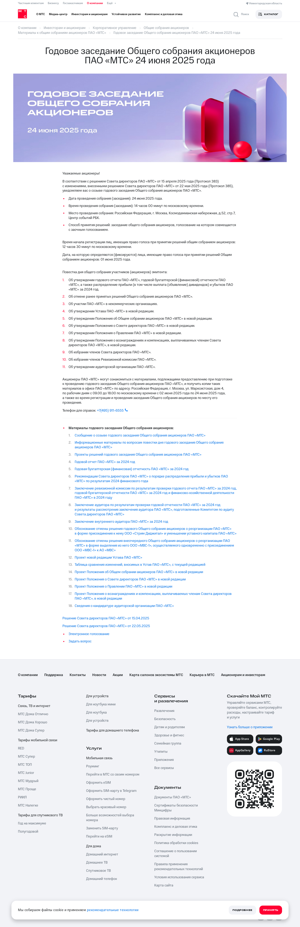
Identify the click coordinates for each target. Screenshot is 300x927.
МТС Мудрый (28, 781)
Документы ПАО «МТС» (172, 797)
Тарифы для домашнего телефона (112, 730)
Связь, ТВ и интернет (34, 706)
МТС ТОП (25, 764)
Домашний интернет (102, 854)
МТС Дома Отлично (33, 714)
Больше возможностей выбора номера (110, 818)
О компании (95, 3)
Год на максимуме (32, 823)
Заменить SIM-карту (102, 828)
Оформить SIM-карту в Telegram (111, 790)
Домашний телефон (101, 878)
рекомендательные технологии (113, 910)
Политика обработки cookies (176, 843)
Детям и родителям (169, 727)
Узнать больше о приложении (249, 727)
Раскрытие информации (173, 834)
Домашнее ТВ (97, 862)
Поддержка (53, 675)
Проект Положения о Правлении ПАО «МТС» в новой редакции (123, 586)
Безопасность (165, 719)
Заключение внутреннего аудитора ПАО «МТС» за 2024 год (121, 521)
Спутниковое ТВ (98, 870)
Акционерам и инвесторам (243, 675)
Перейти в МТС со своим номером (112, 774)
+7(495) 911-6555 (110, 410)
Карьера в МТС (202, 675)
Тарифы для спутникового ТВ (40, 815)
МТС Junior (26, 772)
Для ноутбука (96, 712)
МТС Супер (26, 756)
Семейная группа (167, 743)
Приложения (164, 759)
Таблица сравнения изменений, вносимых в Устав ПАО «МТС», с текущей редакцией (140, 564)
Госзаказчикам (73, 3)
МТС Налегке (28, 805)
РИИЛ (22, 797)
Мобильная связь (99, 758)
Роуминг (92, 766)
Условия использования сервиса (179, 877)
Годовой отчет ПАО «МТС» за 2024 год (105, 462)
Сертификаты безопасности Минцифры (176, 808)
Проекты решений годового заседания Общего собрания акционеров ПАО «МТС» (138, 454)
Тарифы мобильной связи (37, 740)
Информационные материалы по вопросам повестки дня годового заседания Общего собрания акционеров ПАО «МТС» (149, 445)
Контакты (78, 675)
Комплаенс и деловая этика (175, 826)
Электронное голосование (89, 634)
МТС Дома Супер (31, 730)
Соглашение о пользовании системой (175, 853)
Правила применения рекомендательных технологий (178, 867)
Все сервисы (164, 768)
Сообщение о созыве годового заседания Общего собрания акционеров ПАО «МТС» (140, 435)
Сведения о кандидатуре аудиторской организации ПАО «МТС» (124, 605)
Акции (118, 675)
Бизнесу (53, 3)
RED (21, 748)
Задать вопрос (80, 641)
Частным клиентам (31, 3)
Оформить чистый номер (105, 799)
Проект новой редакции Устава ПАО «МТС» (108, 557)
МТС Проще (27, 789)
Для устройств (97, 696)
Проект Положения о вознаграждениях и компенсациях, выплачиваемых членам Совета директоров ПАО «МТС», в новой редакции (153, 596)
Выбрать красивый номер (106, 807)
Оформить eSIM (98, 782)
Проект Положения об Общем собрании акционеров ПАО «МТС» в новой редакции (139, 572)
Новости (99, 675)
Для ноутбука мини (101, 704)
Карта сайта (163, 885)
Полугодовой (28, 831)
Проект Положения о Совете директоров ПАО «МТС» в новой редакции (130, 579)
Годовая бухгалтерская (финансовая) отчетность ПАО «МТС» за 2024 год (132, 469)
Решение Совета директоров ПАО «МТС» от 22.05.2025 (106, 626)
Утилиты (161, 751)
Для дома (93, 846)
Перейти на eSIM (99, 836)
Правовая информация (172, 818)
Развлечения (164, 710)
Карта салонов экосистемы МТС (156, 675)
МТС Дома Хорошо (32, 722)
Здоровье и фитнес (169, 735)
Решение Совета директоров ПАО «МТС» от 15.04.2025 (105, 618)
